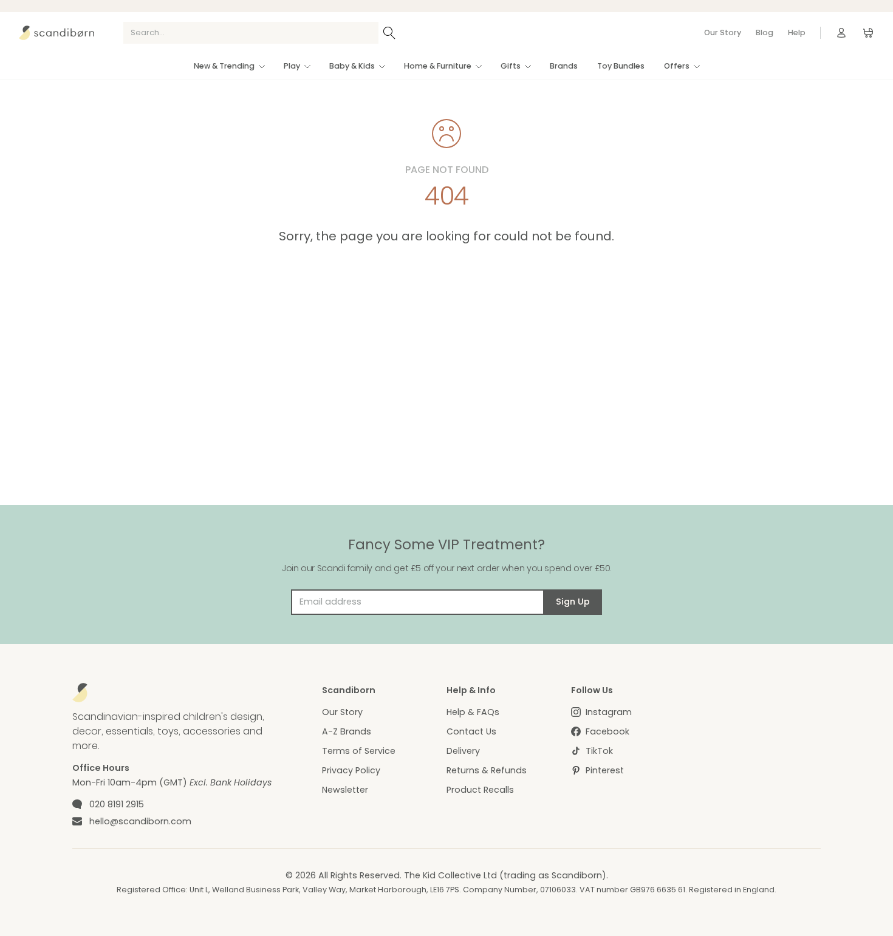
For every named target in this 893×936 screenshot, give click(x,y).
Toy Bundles (621, 66)
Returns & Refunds (486, 770)
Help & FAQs (472, 712)
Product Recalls (480, 790)
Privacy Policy (351, 770)
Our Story (722, 32)
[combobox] (250, 33)
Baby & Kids (352, 66)
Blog (764, 32)
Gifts (511, 66)
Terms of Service (358, 751)
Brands (564, 66)
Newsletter (345, 790)
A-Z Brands (346, 731)
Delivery (463, 751)
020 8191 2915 (116, 804)
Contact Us (471, 731)
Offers (676, 66)
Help (797, 32)
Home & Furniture (437, 66)
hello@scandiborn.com (140, 821)
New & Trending (224, 66)
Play (292, 66)
